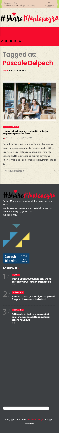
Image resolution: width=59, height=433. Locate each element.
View (28, 101)
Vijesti (16, 275)
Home (5, 70)
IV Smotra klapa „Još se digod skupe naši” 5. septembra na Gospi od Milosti (34, 298)
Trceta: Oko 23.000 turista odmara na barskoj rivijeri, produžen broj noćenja (31, 280)
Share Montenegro (35, 419)
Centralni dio (11, 127)
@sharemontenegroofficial (15, 408)
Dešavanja (18, 292)
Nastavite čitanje (13, 170)
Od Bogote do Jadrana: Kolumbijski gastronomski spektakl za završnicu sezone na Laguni (30, 317)
